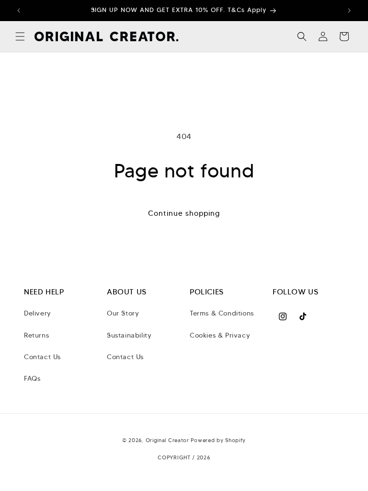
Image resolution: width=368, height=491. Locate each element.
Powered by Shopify (218, 440)
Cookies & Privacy (220, 335)
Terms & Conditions (222, 313)
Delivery (37, 313)
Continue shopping (184, 213)
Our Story (123, 313)
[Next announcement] (349, 10)
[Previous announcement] (18, 10)
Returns (36, 335)
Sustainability (129, 335)
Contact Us (42, 356)
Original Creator (168, 440)
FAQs (32, 378)
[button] (20, 36)
